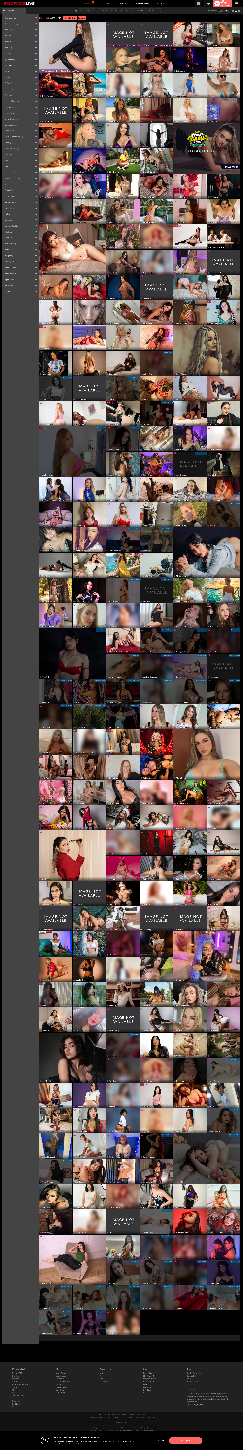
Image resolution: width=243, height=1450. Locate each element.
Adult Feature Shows (63, 1382)
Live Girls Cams (86, 3)
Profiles (123, 3)
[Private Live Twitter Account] (198, 3)
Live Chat (15, 1376)
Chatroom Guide (148, 1382)
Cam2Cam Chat (17, 1396)
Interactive (15, 1379)
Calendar (15, 1382)
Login (207, 3)
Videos (106, 3)
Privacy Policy (75, 1444)
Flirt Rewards (104, 1382)
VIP (13, 1390)
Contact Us (147, 1387)
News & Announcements (151, 1393)
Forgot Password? (149, 1379)
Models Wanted (61, 1373)
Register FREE (17, 1373)
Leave (161, 1440)
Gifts (101, 1379)
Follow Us (191, 1379)
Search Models (61, 1376)
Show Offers (60, 1390)
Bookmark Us (192, 1376)
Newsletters (147, 1390)
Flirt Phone (16, 1404)
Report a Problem (149, 1373)
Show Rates (60, 1379)
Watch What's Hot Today (20, 1384)
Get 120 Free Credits (194, 1373)
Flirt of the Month (62, 1393)
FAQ (145, 1384)
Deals (14, 1407)
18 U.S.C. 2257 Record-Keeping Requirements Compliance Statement (121, 1431)
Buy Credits (16, 1401)
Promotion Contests (62, 1387)
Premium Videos (142, 3)
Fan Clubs (59, 1384)
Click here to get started (195, 1405)
